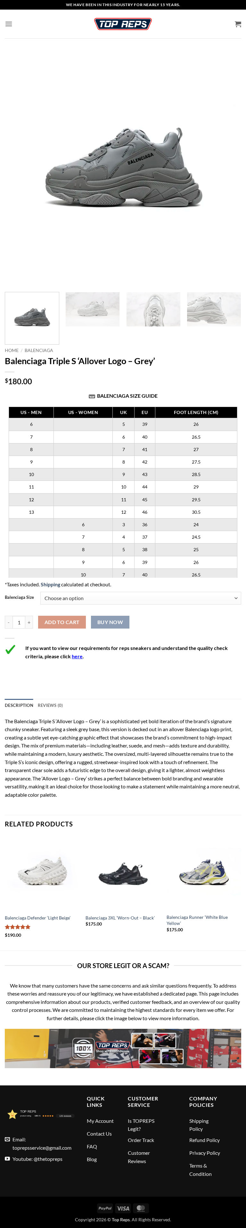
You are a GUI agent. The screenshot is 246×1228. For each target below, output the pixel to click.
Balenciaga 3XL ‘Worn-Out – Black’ (120, 917)
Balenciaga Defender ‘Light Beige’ (37, 917)
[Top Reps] (123, 24)
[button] (8, 24)
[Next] (231, 319)
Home (12, 350)
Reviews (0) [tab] (50, 705)
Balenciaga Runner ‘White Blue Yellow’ (197, 920)
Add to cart (62, 622)
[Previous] (5, 892)
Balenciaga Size (19, 597)
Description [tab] (19, 705)
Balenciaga (39, 350)
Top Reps (121, 1219)
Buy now (110, 622)
